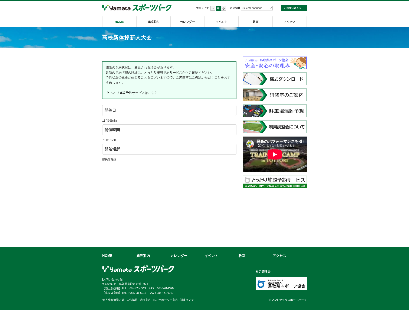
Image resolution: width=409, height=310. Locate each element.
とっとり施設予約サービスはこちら (132, 93)
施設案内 (153, 21)
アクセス (290, 21)
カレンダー (187, 21)
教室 (242, 256)
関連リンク (187, 299)
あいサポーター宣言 (165, 299)
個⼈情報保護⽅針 (113, 299)
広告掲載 (132, 299)
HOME (119, 21)
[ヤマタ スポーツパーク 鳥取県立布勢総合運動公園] (137, 8)
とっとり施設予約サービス (163, 72)
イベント (222, 21)
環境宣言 (145, 299)
